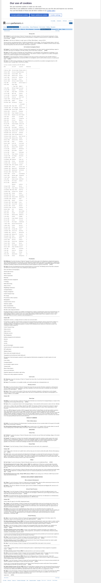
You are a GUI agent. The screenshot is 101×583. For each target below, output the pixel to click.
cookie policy (51, 10)
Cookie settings (55, 15)
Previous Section (7, 30)
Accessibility (53, 20)
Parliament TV (55, 29)
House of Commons (7, 29)
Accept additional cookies (19, 15)
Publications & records (45, 29)
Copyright (38, 580)
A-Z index (4, 580)
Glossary (9, 580)
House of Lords (16, 29)
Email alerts (59, 20)
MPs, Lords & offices (24, 27)
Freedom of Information (21, 580)
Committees (37, 29)
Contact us (70, 20)
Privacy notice (44, 580)
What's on (23, 29)
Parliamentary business (12, 27)
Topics (63, 29)
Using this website (32, 580)
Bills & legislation (29, 29)
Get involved (42, 27)
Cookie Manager (54, 580)
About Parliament (34, 27)
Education (53, 27)
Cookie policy (49, 580)
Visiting (48, 27)
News (60, 29)
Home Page (57, 30)
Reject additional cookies (39, 15)
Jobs (27, 580)
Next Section (6, 577)
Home (4, 27)
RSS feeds (65, 20)
